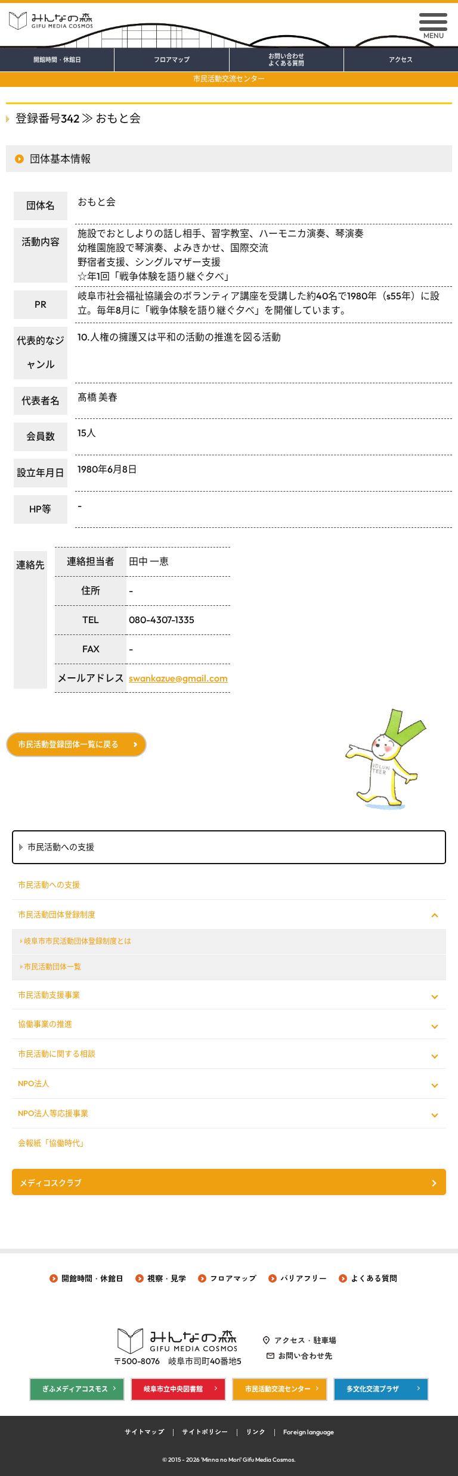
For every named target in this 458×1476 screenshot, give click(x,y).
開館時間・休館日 (57, 60)
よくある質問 (374, 1278)
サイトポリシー (205, 1432)
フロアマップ (172, 60)
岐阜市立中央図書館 (173, 1389)
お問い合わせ (286, 60)
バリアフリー (303, 1278)
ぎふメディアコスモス (75, 1389)
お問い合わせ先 (305, 1356)
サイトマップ (144, 1432)
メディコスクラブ (51, 1182)
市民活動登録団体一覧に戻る (68, 744)
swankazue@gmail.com (178, 678)
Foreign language (308, 1432)
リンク (255, 1432)
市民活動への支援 (49, 884)
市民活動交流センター (229, 78)
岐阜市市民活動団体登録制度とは (77, 941)
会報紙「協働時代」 (53, 1142)
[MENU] (433, 22)
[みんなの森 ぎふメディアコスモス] (229, 16)
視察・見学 (166, 1278)
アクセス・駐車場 (305, 1340)
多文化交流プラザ (372, 1389)
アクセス (401, 60)
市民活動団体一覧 (52, 966)
